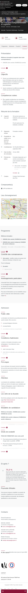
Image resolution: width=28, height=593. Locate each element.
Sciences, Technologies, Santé (10, 12)
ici (5, 295)
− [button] (3, 202)
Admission (11, 46)
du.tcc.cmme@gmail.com (9, 526)
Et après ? (18, 46)
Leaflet (14, 218)
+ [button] (3, 200)
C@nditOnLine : (5, 346)
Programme (5, 46)
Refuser (24, 5)
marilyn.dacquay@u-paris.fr (10, 540)
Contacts (24, 46)
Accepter (19, 5)
